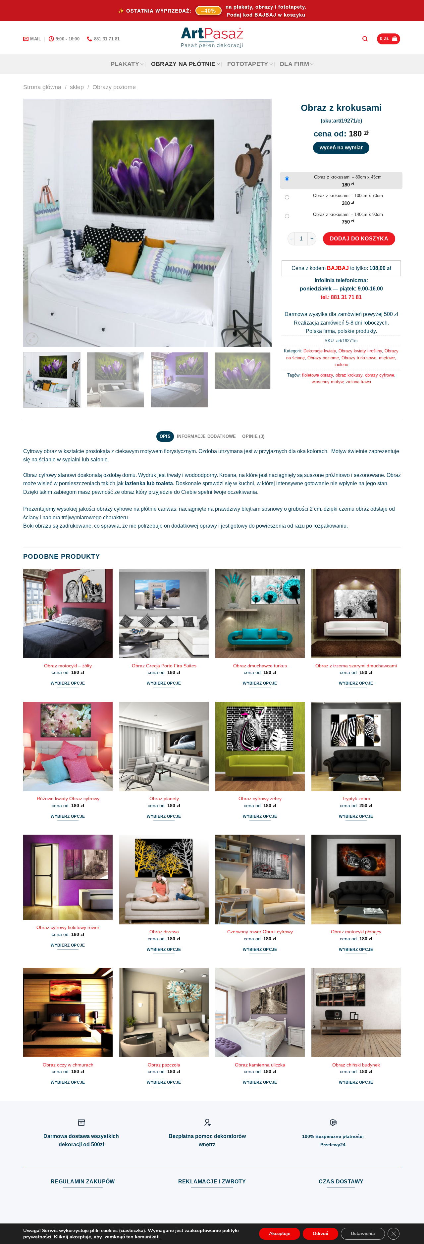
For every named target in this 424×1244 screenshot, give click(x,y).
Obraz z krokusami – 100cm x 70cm (348, 195)
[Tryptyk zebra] (356, 746)
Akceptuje (279, 1233)
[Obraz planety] (164, 746)
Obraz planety (164, 798)
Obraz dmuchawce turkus (260, 665)
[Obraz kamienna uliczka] (260, 1012)
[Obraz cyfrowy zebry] (260, 746)
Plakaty (125, 64)
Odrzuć (320, 1233)
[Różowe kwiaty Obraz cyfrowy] (68, 746)
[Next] (258, 223)
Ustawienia (363, 1233)
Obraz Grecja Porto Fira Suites (164, 665)
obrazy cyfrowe (379, 375)
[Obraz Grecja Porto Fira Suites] (164, 613)
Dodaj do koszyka (359, 238)
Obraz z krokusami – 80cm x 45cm (348, 177)
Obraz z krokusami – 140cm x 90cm (348, 214)
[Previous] (36, 223)
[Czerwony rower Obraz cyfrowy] (260, 879)
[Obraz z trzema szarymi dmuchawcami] (356, 613)
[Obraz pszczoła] (164, 1012)
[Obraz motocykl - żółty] (68, 613)
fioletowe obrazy (317, 375)
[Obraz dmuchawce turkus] (260, 613)
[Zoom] (32, 339)
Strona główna (42, 86)
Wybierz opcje (68, 683)
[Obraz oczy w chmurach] (68, 1012)
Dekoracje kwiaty (319, 350)
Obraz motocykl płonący (356, 931)
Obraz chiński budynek (356, 1064)
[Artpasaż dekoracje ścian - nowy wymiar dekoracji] (212, 37)
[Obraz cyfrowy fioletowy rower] (68, 877)
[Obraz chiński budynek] (356, 1012)
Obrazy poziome (114, 86)
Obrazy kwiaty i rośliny (360, 350)
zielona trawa (358, 381)
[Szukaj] (365, 38)
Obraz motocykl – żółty (68, 665)
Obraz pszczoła (164, 1064)
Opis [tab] (165, 436)
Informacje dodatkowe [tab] (206, 436)
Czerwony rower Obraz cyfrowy (260, 931)
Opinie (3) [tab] (253, 436)
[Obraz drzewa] (164, 879)
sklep (77, 86)
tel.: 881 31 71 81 (341, 297)
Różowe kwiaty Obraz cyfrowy (68, 798)
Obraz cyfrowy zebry (260, 798)
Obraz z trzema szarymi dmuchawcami (356, 665)
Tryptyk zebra (356, 798)
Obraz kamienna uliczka (260, 1064)
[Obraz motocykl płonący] (356, 879)
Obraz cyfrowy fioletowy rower (67, 927)
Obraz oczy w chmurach (68, 1064)
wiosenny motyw (327, 381)
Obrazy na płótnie (183, 64)
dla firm (294, 64)
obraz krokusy (349, 375)
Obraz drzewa (164, 931)
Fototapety (247, 64)
